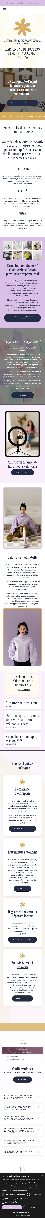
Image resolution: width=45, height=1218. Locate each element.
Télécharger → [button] (22, 998)
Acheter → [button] (22, 888)
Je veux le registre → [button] (22, 940)
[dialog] (22, 1195)
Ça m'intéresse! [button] (22, 472)
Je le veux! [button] (22, 1079)
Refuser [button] (33, 1207)
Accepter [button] (12, 1207)
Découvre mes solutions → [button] (22, 103)
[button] (22, 1213)
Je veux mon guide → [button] (22, 829)
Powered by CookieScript (22, 1216)
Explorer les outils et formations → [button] (22, 318)
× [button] (42, 1175)
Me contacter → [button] (22, 395)
